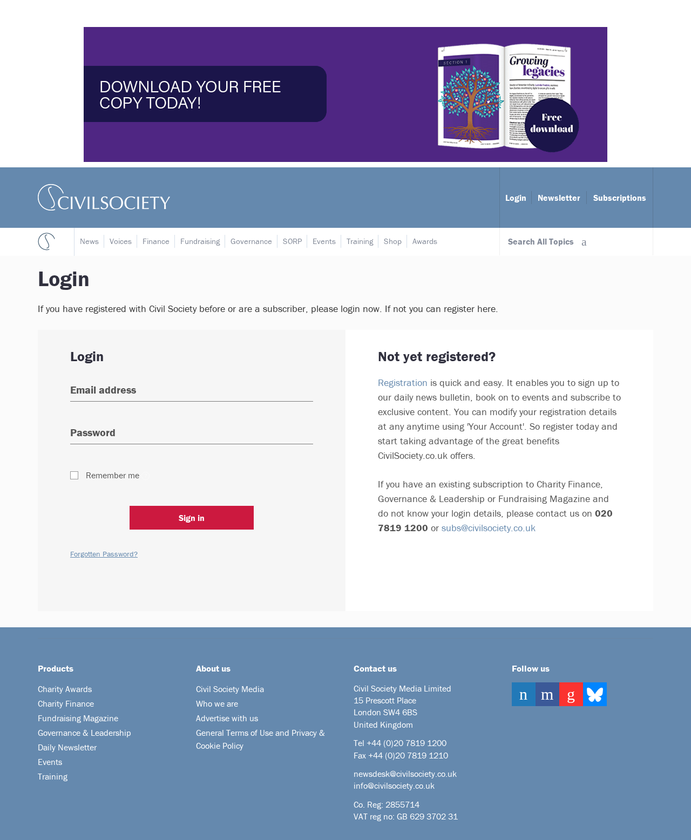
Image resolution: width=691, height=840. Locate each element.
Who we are (217, 703)
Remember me (112, 475)
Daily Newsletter (67, 747)
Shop (393, 241)
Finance (156, 241)
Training (360, 241)
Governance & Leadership (84, 732)
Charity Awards (65, 688)
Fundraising (200, 241)
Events (324, 241)
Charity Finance (66, 703)
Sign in (192, 517)
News (89, 241)
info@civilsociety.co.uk (394, 785)
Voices (121, 241)
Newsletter (559, 197)
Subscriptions (619, 197)
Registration (403, 382)
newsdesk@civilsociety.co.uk (405, 773)
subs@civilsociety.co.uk (489, 527)
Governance (251, 241)
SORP (292, 241)
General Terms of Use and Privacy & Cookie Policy (260, 739)
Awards (424, 241)
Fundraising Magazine (78, 718)
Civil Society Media (230, 688)
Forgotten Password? (104, 554)
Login (515, 197)
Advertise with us (227, 718)
